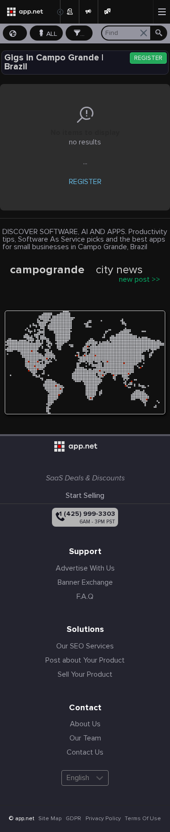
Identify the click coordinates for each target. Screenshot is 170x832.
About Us (85, 724)
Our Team (85, 738)
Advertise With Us (85, 568)
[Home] (30, 12)
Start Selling (85, 495)
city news (119, 270)
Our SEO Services (85, 646)
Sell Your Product (85, 674)
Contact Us (85, 752)
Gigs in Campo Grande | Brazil (53, 62)
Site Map (49, 818)
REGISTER (148, 58)
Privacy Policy (103, 818)
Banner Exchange (85, 582)
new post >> (139, 279)
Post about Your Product (85, 660)
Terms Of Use (143, 818)
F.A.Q (85, 596)
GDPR (73, 818)
